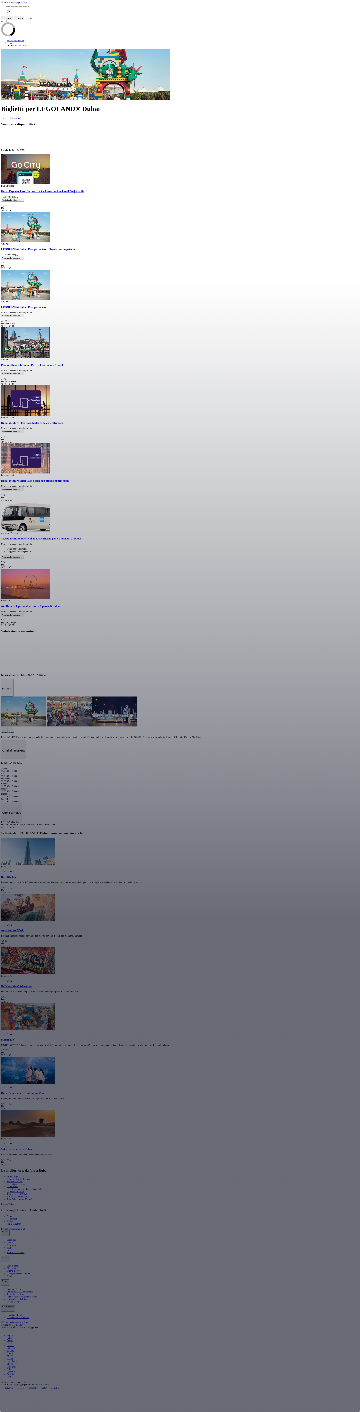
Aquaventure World (15, 1191)
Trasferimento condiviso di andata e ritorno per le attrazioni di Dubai (41, 538)
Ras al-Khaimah (14, 1224)
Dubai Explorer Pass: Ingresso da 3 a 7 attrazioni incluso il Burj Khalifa (42, 191)
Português (11, 1366)
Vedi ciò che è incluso (11, 200)
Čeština (10, 1340)
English (10, 1335)
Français (10, 1353)
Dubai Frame (12, 1186)
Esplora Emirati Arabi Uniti (13, 1229)
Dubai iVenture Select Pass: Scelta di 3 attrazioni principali (35, 480)
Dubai (9, 1216)
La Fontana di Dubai (16, 1184)
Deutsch (10, 1345)
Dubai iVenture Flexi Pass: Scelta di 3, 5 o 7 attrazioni (32, 422)
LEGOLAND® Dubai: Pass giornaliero (24, 307)
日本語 (10, 1364)
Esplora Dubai (7, 1204)
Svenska (10, 1374)
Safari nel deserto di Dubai (18, 1179)
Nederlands (12, 1361)
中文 (9, 1377)
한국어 (10, 1356)
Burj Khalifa (12, 1176)
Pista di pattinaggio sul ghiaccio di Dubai (25, 1189)
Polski (9, 1369)
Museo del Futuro (14, 1181)
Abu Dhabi (12, 1219)
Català (9, 1338)
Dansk (10, 1343)
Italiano (10, 1358)
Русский (11, 1371)
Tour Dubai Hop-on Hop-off (19, 1199)
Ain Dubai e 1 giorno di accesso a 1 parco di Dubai (30, 606)
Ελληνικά (11, 1348)
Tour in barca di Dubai (17, 1194)
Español (10, 1350)
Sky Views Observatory (17, 1196)
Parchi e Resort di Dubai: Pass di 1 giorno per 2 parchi (32, 364)
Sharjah (10, 1221)
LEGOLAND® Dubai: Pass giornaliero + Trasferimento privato (38, 249)
